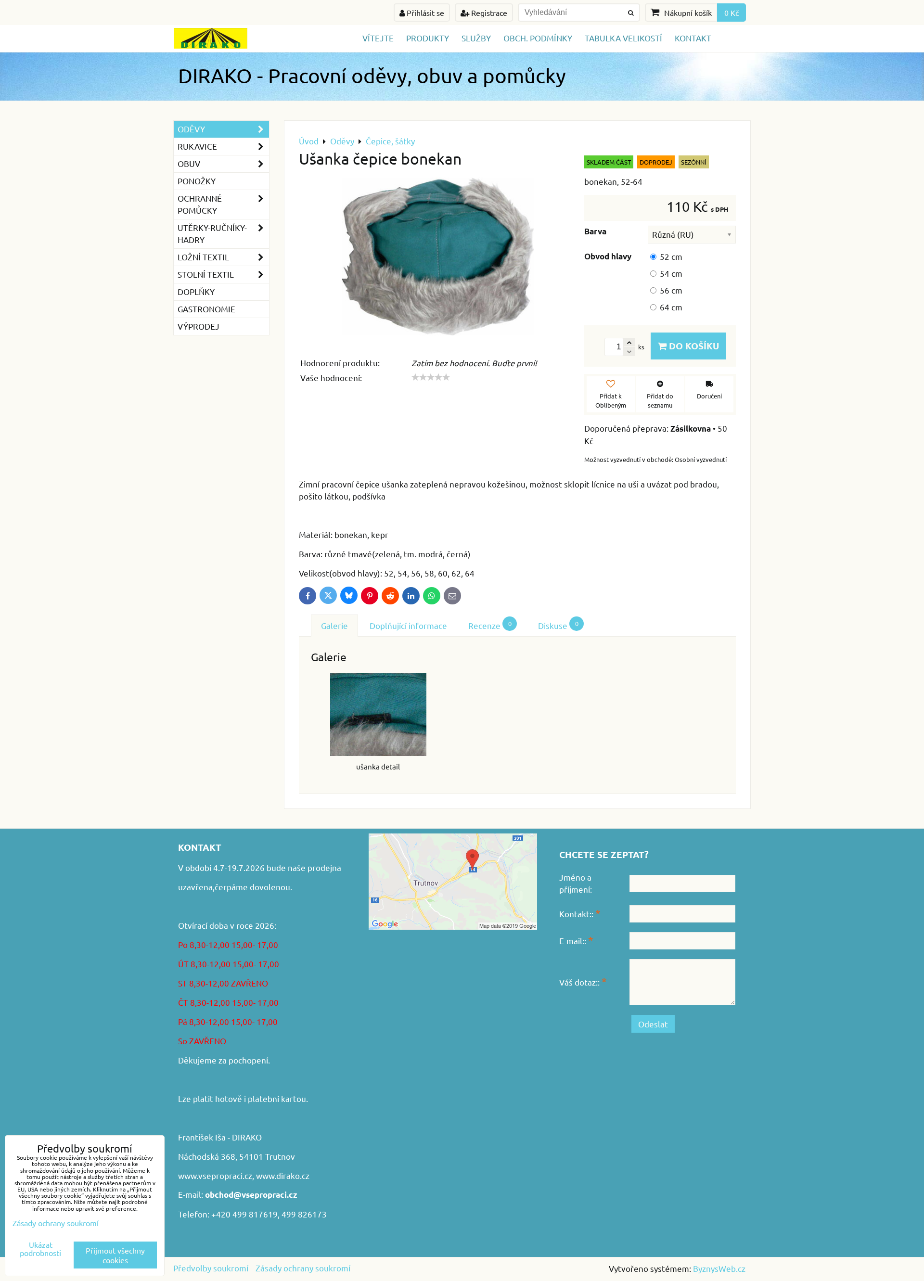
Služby (476, 38)
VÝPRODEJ (198, 326)
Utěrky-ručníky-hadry (212, 233)
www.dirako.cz (282, 1175)
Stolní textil (206, 274)
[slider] (430, 377)
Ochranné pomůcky (200, 204)
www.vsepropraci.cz (215, 1175)
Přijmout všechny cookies (115, 1255)
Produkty (427, 38)
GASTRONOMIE (206, 309)
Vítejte (378, 38)
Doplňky (196, 291)
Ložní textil (203, 257)
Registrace (488, 12)
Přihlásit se (424, 12)
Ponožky (197, 181)
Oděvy (191, 129)
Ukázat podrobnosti (40, 1249)
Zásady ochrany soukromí (303, 1268)
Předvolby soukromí (210, 1268)
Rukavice (197, 146)
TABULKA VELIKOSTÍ (623, 38)
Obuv (189, 163)
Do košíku (693, 346)
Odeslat (653, 1024)
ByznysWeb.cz (719, 1268)
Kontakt (693, 38)
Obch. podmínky (537, 38)
